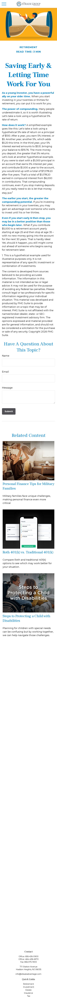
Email (5, 371)
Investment (28, 987)
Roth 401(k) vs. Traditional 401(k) (28, 552)
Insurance (28, 993)
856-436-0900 (31, 956)
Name (5, 355)
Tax (28, 996)
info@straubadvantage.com (28, 974)
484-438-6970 (32, 959)
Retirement (28, 984)
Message (7, 387)
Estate (28, 990)
